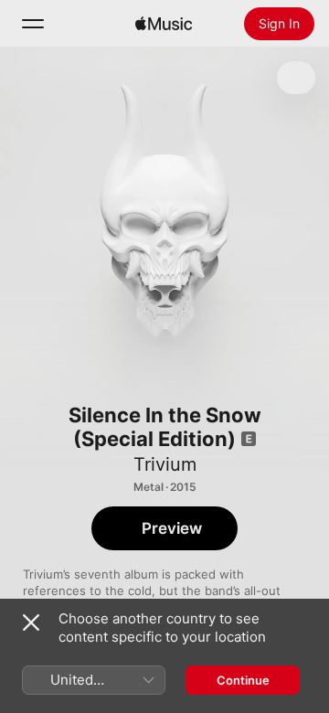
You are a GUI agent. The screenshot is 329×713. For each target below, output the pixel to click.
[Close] (31, 622)
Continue (243, 680)
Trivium (164, 464)
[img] (163, 24)
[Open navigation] (33, 24)
